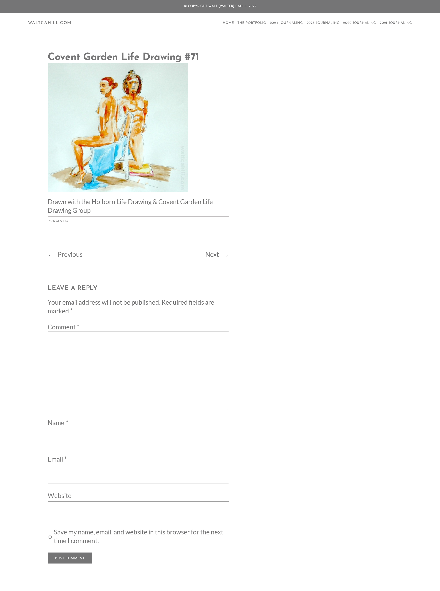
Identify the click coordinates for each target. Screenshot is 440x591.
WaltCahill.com (50, 23)
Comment (63, 327)
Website (60, 495)
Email (57, 459)
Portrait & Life (58, 221)
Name (58, 423)
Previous (70, 254)
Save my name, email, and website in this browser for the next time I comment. (138, 536)
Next (212, 254)
